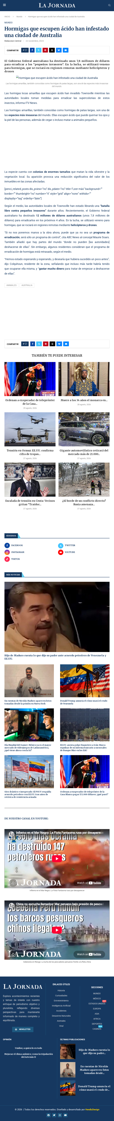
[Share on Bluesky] (59, 50)
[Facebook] (48, 1115)
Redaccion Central (12, 41)
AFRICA (96, 1019)
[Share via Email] (65, 50)
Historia (61, 990)
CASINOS (97, 1029)
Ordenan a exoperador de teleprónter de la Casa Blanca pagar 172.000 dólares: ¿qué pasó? (84, 793)
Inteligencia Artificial (61, 1006)
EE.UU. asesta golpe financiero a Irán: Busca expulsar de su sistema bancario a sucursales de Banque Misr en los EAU (83, 748)
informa (20, 102)
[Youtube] (65, 1115)
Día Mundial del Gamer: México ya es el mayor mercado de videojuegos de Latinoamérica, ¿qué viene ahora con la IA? (27, 748)
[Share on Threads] (52, 50)
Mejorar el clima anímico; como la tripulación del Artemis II (28, 1055)
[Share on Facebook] (32, 50)
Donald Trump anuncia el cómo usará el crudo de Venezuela (83, 702)
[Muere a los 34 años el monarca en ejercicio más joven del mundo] (84, 379)
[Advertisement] (57, 145)
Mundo (19, 16)
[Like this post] (26, 50)
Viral (61, 1026)
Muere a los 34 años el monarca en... (84, 400)
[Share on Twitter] (38, 50)
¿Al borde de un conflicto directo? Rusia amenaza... (84, 502)
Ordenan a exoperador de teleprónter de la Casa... (30, 402)
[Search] (109, 5)
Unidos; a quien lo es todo (28, 1048)
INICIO (7, 16)
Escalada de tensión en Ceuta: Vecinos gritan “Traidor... (30, 502)
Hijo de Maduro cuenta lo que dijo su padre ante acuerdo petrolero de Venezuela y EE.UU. (55, 657)
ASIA (97, 1014)
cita (64, 237)
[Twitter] (54, 1115)
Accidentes (61, 1011)
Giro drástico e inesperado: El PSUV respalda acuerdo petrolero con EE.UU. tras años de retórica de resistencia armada (27, 794)
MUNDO (97, 993)
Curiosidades (61, 996)
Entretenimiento (61, 1001)
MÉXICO (97, 999)
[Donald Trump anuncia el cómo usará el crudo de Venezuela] (85, 680)
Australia (27, 285)
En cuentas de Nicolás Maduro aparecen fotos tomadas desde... (94, 1070)
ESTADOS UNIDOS (97, 1004)
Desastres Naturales (61, 1016)
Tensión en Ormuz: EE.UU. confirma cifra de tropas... (30, 452)
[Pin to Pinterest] (45, 50)
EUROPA (97, 1009)
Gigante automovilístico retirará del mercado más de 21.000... (84, 452)
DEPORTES (97, 1024)
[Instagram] (60, 1115)
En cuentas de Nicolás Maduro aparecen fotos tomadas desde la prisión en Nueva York (28, 702)
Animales (11, 285)
